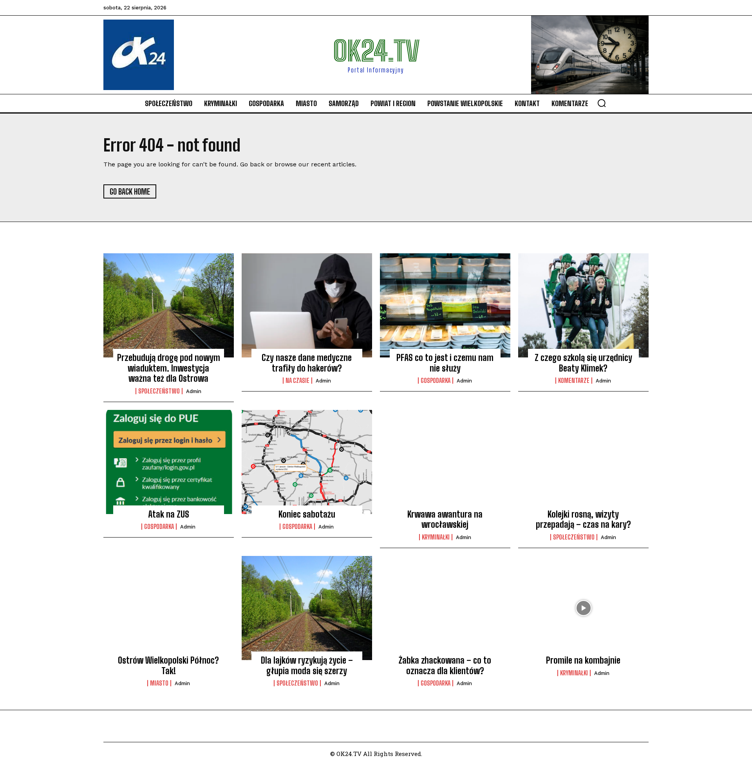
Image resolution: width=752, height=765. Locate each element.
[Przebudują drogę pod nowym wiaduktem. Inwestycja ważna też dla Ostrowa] (168, 305)
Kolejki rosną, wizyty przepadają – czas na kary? (583, 519)
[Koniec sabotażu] (307, 462)
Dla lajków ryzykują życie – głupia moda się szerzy (307, 665)
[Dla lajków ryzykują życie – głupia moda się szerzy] (307, 608)
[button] (601, 103)
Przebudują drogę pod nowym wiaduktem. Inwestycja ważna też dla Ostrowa (168, 368)
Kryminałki (436, 537)
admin (193, 391)
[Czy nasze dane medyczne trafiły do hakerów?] (307, 305)
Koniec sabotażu (306, 514)
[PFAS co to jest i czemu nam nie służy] (445, 305)
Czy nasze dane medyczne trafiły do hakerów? (307, 362)
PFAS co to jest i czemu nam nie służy (445, 362)
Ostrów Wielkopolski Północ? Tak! (168, 665)
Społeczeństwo (159, 391)
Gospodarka (435, 380)
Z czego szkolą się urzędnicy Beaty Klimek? (583, 362)
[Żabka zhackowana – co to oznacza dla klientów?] (445, 608)
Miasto (159, 683)
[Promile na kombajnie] (583, 608)
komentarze (573, 380)
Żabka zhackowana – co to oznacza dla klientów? (445, 665)
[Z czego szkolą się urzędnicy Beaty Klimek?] (583, 305)
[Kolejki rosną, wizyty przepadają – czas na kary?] (583, 462)
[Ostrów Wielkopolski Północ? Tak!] (168, 608)
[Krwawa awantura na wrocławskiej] (445, 462)
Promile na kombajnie (583, 660)
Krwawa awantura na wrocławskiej (445, 519)
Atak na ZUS (168, 514)
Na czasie (297, 380)
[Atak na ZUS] (168, 462)
